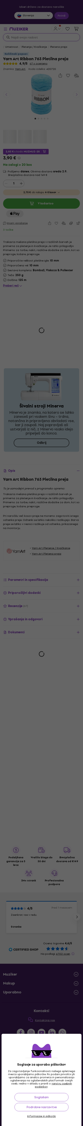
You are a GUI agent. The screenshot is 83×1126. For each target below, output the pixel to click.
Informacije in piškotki (41, 1116)
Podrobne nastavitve (41, 1107)
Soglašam (41, 1097)
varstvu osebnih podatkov (53, 1085)
